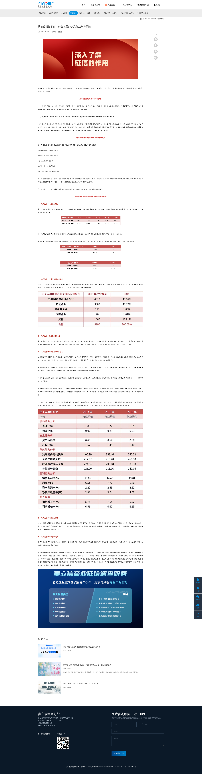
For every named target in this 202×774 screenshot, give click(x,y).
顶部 (198, 616)
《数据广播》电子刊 (127, 13)
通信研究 (42, 13)
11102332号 (132, 767)
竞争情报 (73, 13)
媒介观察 (64, 13)
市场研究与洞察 (142, 13)
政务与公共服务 (84, 13)
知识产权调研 (53, 13)
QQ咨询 (198, 582)
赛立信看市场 (143, 5)
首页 (83, 5)
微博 (198, 608)
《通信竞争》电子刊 (110, 13)
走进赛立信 (95, 5)
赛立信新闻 (127, 5)
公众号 (198, 599)
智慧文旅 (96, 13)
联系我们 (157, 5)
